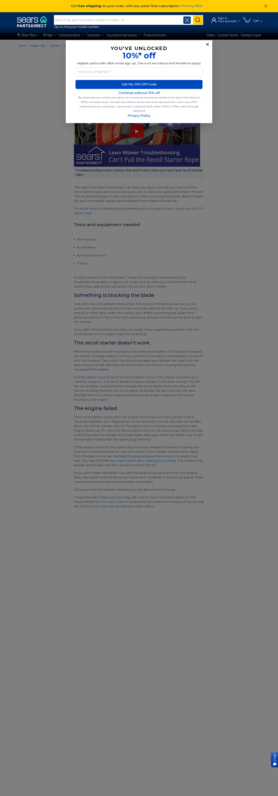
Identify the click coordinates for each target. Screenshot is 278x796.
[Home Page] (34, 22)
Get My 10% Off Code (139, 84)
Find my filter (191, 6)
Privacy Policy (139, 116)
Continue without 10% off (139, 93)
